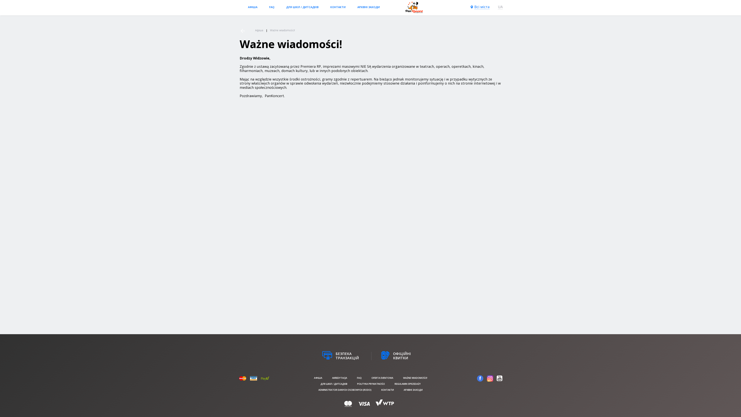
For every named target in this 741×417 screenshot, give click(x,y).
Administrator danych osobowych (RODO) (344, 390)
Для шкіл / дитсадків (302, 7)
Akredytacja (339, 378)
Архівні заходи (368, 7)
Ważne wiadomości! (415, 378)
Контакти (338, 7)
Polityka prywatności (371, 384)
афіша (252, 7)
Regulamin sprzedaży (408, 384)
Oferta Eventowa (382, 378)
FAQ (271, 7)
